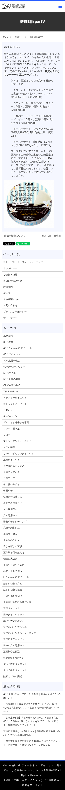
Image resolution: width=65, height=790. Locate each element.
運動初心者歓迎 (11, 651)
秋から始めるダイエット (16, 577)
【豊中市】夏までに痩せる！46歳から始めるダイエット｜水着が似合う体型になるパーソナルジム (31, 743)
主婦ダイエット (11, 459)
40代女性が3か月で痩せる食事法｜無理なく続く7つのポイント (31, 696)
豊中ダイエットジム (13, 614)
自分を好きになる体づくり (17, 602)
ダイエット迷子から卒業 (16, 422)
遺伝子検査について (14, 235)
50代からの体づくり (14, 366)
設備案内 (8, 286)
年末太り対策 (10, 533)
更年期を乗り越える (13, 552)
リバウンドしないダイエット (18, 453)
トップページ (10, 268)
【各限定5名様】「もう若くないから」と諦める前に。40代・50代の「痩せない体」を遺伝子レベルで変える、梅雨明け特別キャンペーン (32, 721)
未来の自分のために (13, 564)
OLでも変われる (11, 385)
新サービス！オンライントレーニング (23, 262)
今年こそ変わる (11, 472)
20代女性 (8, 335)
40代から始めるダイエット (17, 348)
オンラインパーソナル (15, 403)
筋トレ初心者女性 (12, 583)
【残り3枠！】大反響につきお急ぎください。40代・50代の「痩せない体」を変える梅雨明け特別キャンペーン (31, 707)
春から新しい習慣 (12, 546)
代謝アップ (9, 478)
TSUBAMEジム (11, 391)
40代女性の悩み (11, 360)
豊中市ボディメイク (13, 639)
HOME (5, 37)
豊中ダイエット (11, 608)
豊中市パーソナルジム (15, 626)
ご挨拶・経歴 (10, 274)
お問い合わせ (10, 305)
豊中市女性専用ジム (13, 645)
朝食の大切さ (10, 558)
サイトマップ (10, 317)
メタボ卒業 (9, 447)
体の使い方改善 (11, 484)
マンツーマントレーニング (17, 441)
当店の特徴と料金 (12, 280)
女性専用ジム (10, 509)
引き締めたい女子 (12, 540)
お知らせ (19, 37)
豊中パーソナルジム (13, 620)
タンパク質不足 (11, 428)
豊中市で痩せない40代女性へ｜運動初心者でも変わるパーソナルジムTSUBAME (31, 733)
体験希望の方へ (11, 299)
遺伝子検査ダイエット (15, 663)
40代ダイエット (11, 354)
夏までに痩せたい (12, 502)
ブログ (6, 434)
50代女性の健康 (11, 379)
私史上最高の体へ (12, 571)
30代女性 (8, 342)
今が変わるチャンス (13, 465)
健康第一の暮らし (12, 496)
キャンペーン (10, 416)
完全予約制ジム (11, 527)
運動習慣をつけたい (13, 657)
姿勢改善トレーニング (15, 521)
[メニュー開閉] (60, 6)
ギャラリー (9, 293)
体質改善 (8, 490)
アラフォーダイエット (15, 397)
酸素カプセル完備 (12, 676)
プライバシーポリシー (15, 311)
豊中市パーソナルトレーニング (19, 633)
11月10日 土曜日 (51, 235)
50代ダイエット (11, 372)
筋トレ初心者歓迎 (12, 589)
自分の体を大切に (12, 595)
